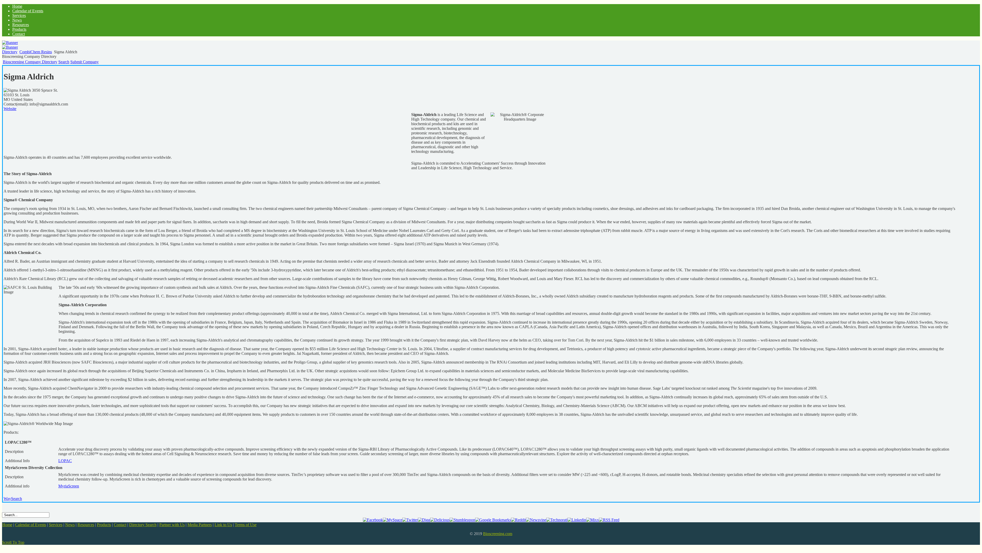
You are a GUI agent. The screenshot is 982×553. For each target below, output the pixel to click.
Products (104, 525)
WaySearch (13, 498)
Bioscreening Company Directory (30, 62)
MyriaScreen (68, 486)
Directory (9, 52)
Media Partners (199, 525)
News (70, 525)
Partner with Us (172, 525)
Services (55, 525)
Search (63, 62)
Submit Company (84, 62)
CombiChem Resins (35, 52)
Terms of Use (245, 525)
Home (7, 525)
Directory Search (143, 525)
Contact (120, 525)
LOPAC (65, 461)
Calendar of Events (30, 525)
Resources (85, 525)
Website (10, 109)
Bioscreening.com (497, 533)
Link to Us (223, 525)
